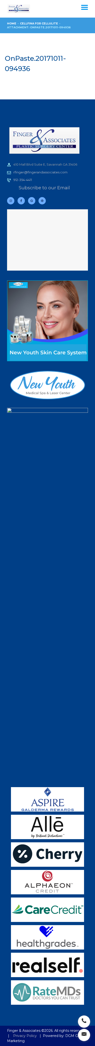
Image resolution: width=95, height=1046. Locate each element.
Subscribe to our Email (44, 187)
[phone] (84, 1021)
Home (11, 23)
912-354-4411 (22, 180)
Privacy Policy (25, 1036)
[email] (84, 1035)
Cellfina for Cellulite (39, 23)
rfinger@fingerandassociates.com (40, 172)
